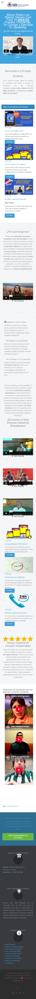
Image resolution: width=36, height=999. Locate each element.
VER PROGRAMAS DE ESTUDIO (18, 837)
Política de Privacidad (12, 960)
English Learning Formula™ (14, 947)
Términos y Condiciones (13, 958)
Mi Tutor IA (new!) (11, 806)
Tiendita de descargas (12, 956)
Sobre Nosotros (10, 944)
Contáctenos (9, 963)
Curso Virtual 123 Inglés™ (15, 164)
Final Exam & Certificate (15, 577)
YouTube (9, 83)
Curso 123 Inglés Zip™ (14, 131)
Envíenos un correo (9, 870)
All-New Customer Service (15, 613)
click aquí (11, 55)
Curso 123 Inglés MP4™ (13, 951)
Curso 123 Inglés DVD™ (13, 954)
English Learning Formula (15, 199)
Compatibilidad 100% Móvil (16, 544)
